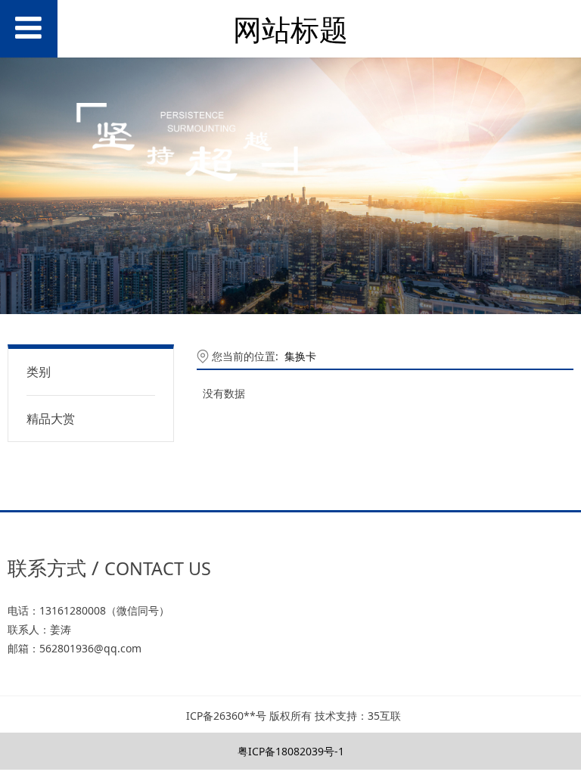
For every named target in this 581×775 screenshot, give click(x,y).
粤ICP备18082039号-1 (291, 751)
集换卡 (300, 356)
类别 (38, 371)
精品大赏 (50, 418)
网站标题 (290, 29)
